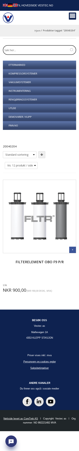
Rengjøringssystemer (23, 99)
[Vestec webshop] (8, 18)
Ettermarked (17, 65)
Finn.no (13, 125)
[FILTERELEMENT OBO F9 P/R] (72, 250)
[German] (10, 5)
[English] (5, 5)
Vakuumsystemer (20, 82)
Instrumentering (20, 91)
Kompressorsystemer (23, 73)
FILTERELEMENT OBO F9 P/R (40, 262)
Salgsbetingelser (39, 368)
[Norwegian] (15, 5)
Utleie (12, 108)
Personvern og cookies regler (39, 361)
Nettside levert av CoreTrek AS (20, 418)
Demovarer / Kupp (20, 117)
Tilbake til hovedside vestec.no (29, 5)
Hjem (37, 30)
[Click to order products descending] (41, 154)
